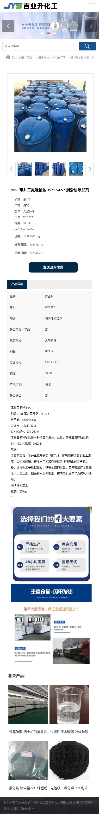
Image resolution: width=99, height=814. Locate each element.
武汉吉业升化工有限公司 (56, 802)
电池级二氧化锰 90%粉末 (69, 788)
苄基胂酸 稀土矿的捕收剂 (28, 732)
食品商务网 (27, 808)
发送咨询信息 (53, 267)
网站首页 (43, 57)
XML (76, 802)
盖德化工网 (11, 808)
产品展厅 (60, 57)
